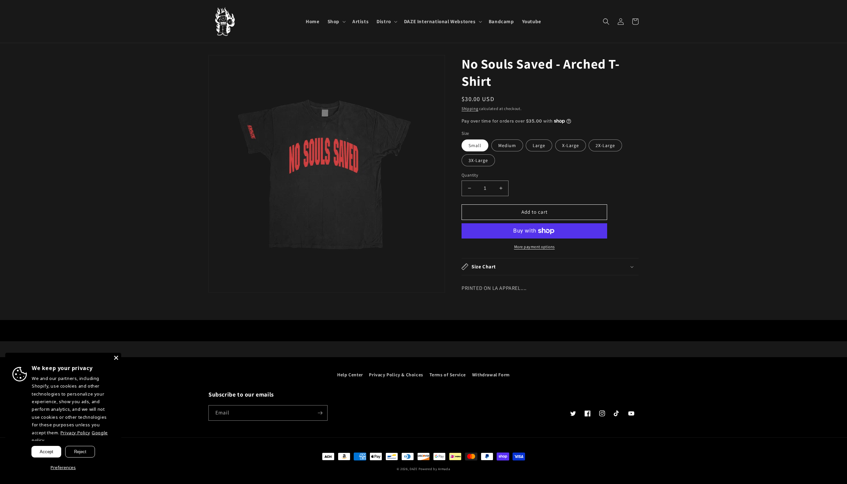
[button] (336, 21)
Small (474, 145)
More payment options (534, 246)
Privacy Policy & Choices (396, 375)
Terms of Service (447, 375)
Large (539, 145)
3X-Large (478, 160)
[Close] (116, 357)
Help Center (350, 375)
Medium (507, 145)
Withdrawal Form (491, 375)
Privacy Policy (75, 433)
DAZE (414, 469)
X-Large (570, 145)
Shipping (470, 108)
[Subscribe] (320, 413)
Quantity (470, 175)
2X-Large (605, 145)
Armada (444, 469)
